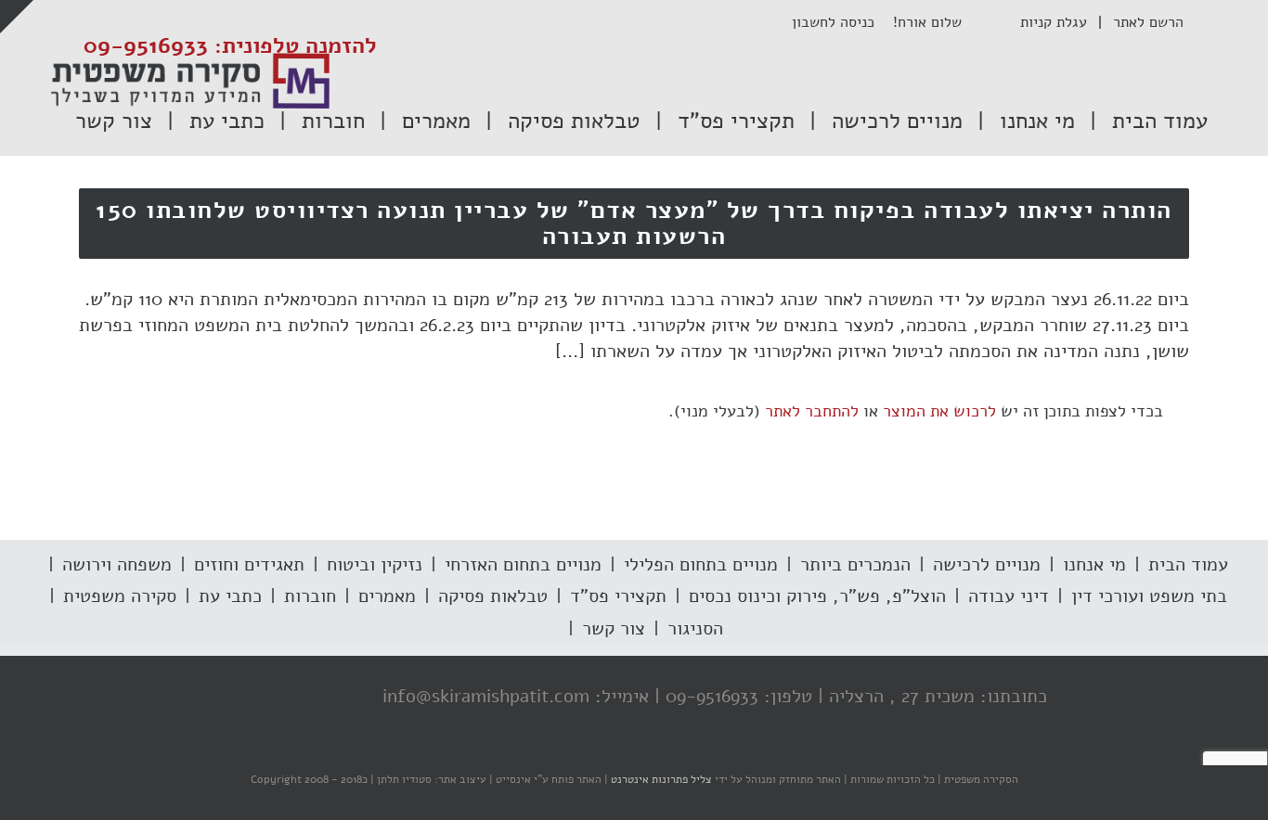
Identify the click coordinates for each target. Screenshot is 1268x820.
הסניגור (695, 628)
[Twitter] (306, 697)
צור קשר (613, 628)
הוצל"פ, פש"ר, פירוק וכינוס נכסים (817, 596)
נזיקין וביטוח (374, 564)
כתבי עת (230, 596)
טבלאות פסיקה (493, 596)
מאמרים (387, 596)
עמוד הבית (1188, 564)
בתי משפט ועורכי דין (1149, 596)
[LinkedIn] (269, 697)
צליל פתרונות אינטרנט (660, 779)
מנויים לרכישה (987, 564)
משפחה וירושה (117, 564)
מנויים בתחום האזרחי (523, 564)
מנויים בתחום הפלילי (701, 564)
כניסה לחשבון (842, 22)
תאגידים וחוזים (249, 564)
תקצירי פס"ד (618, 596)
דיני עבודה (1008, 596)
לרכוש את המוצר (939, 411)
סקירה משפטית (119, 596)
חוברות (310, 596)
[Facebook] (343, 697)
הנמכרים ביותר (855, 564)
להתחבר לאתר (812, 411)
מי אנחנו (1094, 564)
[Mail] (232, 697)
